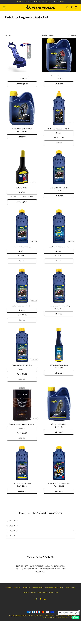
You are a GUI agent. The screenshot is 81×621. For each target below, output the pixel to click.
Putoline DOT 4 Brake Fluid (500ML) (22, 128)
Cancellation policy (61, 617)
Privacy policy (49, 615)
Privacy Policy (70, 587)
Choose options (22, 84)
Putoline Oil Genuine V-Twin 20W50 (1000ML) (22, 424)
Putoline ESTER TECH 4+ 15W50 (22, 483)
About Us (16, 587)
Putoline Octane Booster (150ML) (59, 365)
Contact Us (26, 587)
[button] (4, 7)
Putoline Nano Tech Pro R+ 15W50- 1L (22, 365)
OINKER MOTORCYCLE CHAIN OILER (22, 76)
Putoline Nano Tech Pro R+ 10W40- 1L (22, 306)
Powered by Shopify (27, 615)
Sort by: (44, 35)
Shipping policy (71, 615)
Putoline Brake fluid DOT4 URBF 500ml (59, 76)
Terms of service (60, 615)
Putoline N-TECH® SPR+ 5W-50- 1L (59, 247)
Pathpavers (18, 615)
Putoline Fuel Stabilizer (22, 188)
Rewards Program (29, 592)
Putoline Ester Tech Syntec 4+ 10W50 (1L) (59, 128)
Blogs (51, 592)
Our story (8, 587)
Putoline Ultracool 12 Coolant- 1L (59, 424)
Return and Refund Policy (54, 587)
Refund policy (42, 592)
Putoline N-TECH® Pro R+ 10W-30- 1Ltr (59, 483)
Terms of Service (37, 587)
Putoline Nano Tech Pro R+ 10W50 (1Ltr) (59, 306)
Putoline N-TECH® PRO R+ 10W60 (59, 188)
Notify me (59, 133)
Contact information (48, 617)
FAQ (56, 592)
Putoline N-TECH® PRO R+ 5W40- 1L (22, 247)
